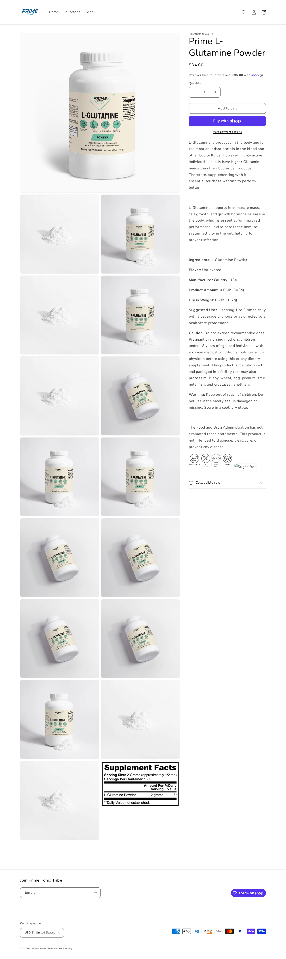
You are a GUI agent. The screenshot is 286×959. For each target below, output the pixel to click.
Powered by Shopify (60, 948)
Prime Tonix (39, 948)
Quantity (195, 83)
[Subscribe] (95, 892)
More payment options (227, 132)
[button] (244, 12)
